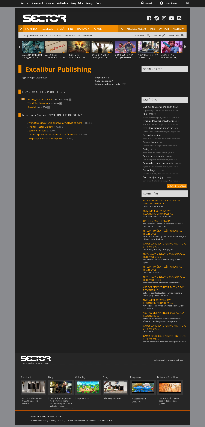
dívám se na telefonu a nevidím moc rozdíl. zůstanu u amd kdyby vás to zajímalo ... (162, 320)
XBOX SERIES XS (136, 28)
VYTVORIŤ (172, 186)
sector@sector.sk (105, 420)
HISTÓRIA (33, 35)
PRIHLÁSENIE (171, 3)
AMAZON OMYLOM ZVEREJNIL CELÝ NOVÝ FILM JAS (32, 57)
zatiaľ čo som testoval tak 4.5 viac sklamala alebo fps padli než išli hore (162, 294)
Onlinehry (62, 3)
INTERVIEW (57, 35)
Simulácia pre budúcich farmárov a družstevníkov (53, 134)
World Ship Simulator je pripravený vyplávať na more (55, 122)
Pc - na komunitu (151, 134)
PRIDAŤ (157, 35)
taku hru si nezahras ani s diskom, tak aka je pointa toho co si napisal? (163, 225)
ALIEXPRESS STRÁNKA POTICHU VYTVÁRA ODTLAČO (55, 57)
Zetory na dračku (37, 130)
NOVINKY (31, 28)
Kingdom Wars (83, 398)
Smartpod (37, 3)
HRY (70, 28)
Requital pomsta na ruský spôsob (46, 138)
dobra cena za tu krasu (153, 206)
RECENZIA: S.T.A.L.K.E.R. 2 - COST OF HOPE (79, 57)
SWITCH (164, 28)
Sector (24, 3)
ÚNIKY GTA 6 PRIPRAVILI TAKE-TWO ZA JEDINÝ (169, 57)
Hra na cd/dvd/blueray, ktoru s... (159, 120)
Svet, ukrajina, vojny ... (154, 177)
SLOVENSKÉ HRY (73, 35)
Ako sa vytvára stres (112, 398)
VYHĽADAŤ (140, 35)
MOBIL (177, 28)
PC (121, 28)
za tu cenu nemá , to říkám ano (157, 216)
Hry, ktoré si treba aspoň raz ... (159, 127)
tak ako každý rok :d (152, 272)
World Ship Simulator (38, 103)
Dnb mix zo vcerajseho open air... (160, 106)
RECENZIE (47, 28)
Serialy (146, 148)
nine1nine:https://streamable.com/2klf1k (161, 282)
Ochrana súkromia (37, 416)
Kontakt (59, 416)
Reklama (50, 416)
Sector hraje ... (150, 170)
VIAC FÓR (182, 186)
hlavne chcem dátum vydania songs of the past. (165, 341)
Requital (31, 106)
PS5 (152, 28)
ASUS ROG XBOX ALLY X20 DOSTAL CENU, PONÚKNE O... (161, 202)
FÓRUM (97, 28)
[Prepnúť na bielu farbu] (187, 3)
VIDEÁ (60, 28)
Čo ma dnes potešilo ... (154, 156)
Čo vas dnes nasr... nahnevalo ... (159, 163)
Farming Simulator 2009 (39, 99)
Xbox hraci (148, 113)
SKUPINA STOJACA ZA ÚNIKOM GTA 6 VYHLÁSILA (124, 57)
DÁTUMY (87, 35)
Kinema (50, 3)
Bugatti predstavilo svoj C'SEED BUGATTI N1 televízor (32, 401)
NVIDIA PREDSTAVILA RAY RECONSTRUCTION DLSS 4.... (158, 212)
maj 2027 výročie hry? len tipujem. (158, 249)
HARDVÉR (83, 28)
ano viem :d (148, 331)
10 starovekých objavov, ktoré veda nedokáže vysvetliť (169, 401)
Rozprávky (77, 3)
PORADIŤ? (174, 35)
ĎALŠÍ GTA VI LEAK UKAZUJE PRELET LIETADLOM (101, 57)
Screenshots (149, 141)
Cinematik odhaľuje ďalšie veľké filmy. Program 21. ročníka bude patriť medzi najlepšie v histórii (61, 402)
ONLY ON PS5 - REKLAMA (156, 220)
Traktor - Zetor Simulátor (41, 126)
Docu (98, 3)
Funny (89, 3)
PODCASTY (45, 35)
